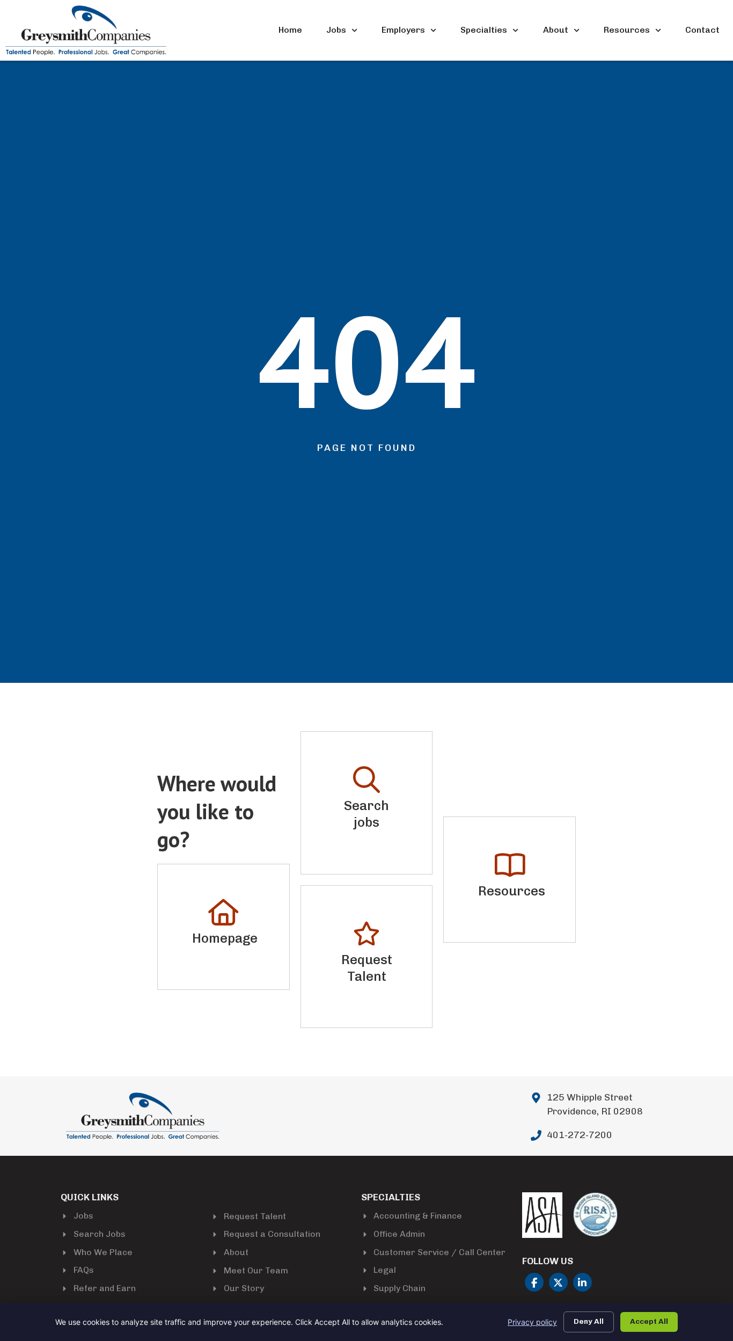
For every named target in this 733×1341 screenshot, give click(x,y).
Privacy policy (532, 1322)
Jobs (336, 30)
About (555, 30)
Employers (403, 30)
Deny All (589, 1321)
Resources (627, 30)
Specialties (483, 30)
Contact (702, 30)
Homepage (225, 938)
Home (290, 30)
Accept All (649, 1321)
